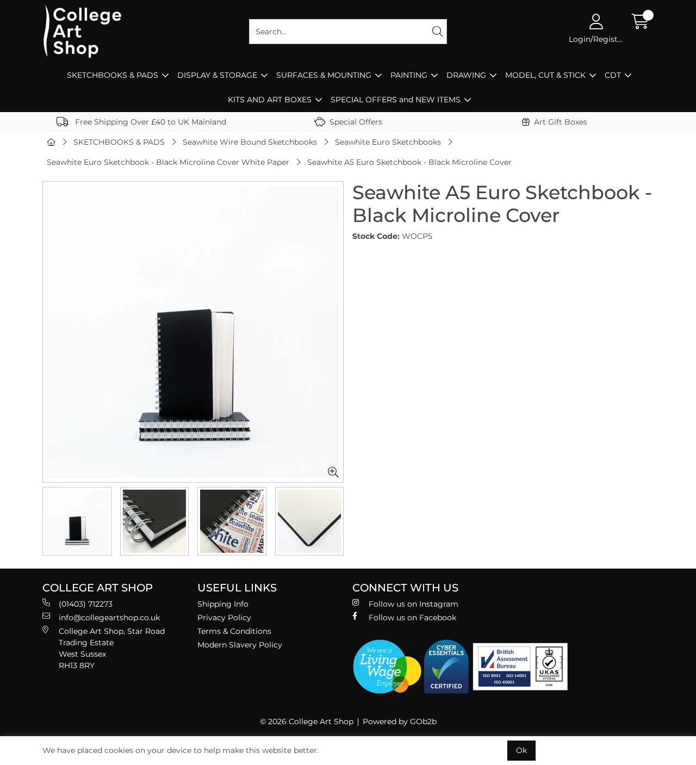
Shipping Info (222, 604)
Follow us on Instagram (413, 604)
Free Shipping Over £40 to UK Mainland (149, 122)
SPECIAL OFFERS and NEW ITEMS (396, 99)
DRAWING (466, 75)
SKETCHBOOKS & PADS (112, 75)
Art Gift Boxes (560, 122)
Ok (521, 750)
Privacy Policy (224, 617)
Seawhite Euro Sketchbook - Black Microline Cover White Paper (168, 162)
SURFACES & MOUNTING (323, 75)
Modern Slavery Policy (239, 645)
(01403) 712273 (86, 604)
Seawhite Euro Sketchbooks (388, 142)
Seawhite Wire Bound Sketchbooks (250, 142)
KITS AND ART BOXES (270, 99)
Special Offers (356, 122)
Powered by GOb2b (400, 721)
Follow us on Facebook (412, 617)
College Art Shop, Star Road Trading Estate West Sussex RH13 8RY (112, 648)
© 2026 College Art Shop (306, 721)
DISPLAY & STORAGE (217, 75)
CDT (613, 75)
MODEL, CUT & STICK (545, 75)
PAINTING (408, 75)
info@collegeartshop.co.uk (109, 617)
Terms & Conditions (234, 631)
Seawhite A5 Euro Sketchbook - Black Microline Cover (409, 162)
